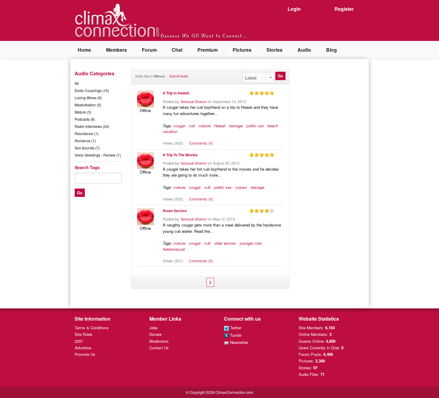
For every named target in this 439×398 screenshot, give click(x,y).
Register (344, 8)
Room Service (175, 210)
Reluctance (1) (87, 133)
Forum (149, 49)
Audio (304, 49)
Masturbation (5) (88, 104)
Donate (155, 334)
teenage (236, 125)
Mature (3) (83, 111)
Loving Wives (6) (88, 97)
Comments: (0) (201, 143)
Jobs (153, 327)
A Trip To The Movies (180, 154)
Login (294, 8)
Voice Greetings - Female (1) (98, 154)
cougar (179, 125)
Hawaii (219, 125)
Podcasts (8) (85, 119)
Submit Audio (178, 76)
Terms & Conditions (92, 327)
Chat (177, 49)
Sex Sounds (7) (87, 147)
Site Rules (84, 334)
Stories (274, 49)
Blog (331, 49)
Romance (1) (85, 140)
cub (192, 125)
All (77, 83)
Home (84, 49)
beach (273, 125)
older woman (225, 243)
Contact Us (159, 347)
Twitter (235, 327)
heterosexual (174, 249)
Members (116, 49)
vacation (170, 131)
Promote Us (85, 354)
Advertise (83, 347)
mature (205, 125)
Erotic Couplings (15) (92, 90)
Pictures (242, 49)
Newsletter (238, 342)
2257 (79, 341)
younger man (251, 243)
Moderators (159, 341)
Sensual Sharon (194, 101)
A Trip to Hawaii (176, 93)
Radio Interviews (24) (92, 126)
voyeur (241, 187)
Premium (207, 49)
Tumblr (235, 335)
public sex (255, 125)
